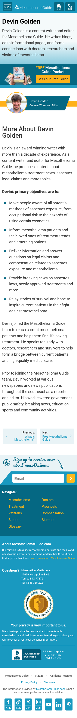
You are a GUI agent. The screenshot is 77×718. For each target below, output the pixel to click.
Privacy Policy (29, 682)
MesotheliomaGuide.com (33, 7)
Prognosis (49, 506)
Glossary (15, 526)
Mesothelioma (19, 500)
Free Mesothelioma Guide (55, 436)
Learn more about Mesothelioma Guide (52, 558)
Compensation (53, 513)
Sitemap (48, 520)
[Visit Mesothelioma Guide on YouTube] (48, 704)
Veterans (15, 513)
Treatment (16, 506)
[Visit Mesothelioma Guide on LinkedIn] (58, 704)
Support (15, 520)
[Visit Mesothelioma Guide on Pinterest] (69, 704)
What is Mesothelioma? (24, 436)
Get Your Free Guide (52, 79)
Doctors (47, 500)
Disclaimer (50, 682)
